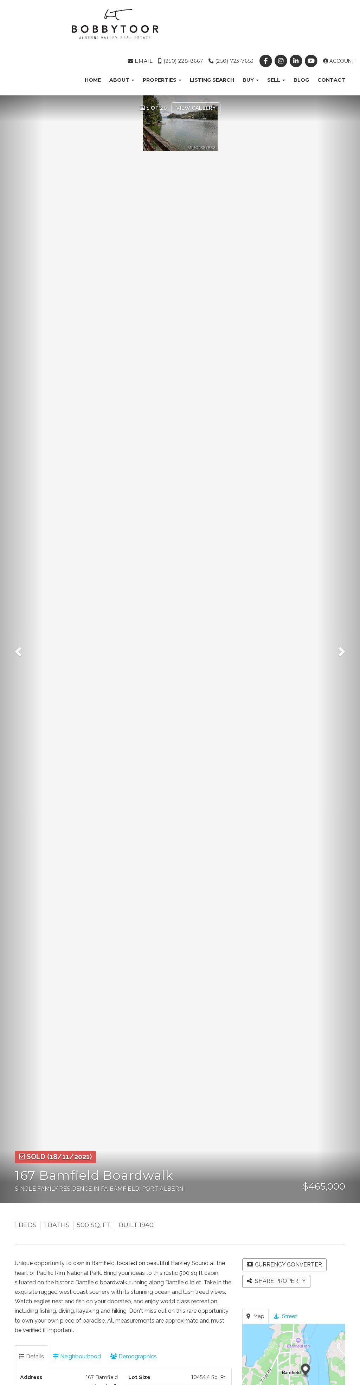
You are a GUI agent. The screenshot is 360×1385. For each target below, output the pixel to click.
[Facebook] (266, 61)
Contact (331, 80)
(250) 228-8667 (182, 61)
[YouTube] (312, 61)
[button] (21, 649)
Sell (274, 80)
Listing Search (212, 80)
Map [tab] (258, 1316)
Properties (160, 80)
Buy (249, 80)
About (120, 80)
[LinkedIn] (296, 61)
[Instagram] (281, 61)
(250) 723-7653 (233, 61)
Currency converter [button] (288, 1264)
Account (341, 61)
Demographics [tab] (137, 1356)
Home (93, 80)
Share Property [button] (279, 1281)
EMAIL (143, 61)
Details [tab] (34, 1356)
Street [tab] (289, 1316)
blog (301, 80)
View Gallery (196, 108)
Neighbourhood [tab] (80, 1356)
